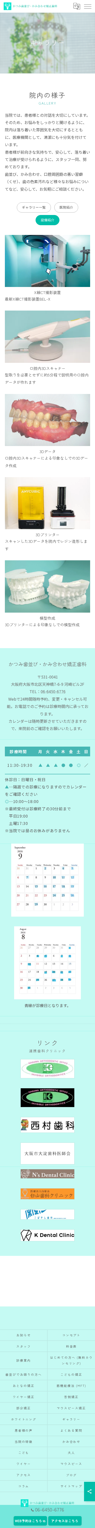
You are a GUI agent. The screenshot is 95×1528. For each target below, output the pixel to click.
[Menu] (87, 6)
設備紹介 (47, 219)
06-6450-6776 (53, 691)
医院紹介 (66, 207)
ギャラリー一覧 (34, 207)
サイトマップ (71, 1486)
